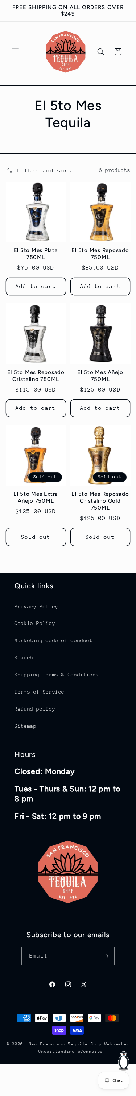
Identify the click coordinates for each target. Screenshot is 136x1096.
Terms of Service (40, 692)
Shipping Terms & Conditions (57, 674)
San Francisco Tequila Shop (65, 1044)
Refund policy (35, 709)
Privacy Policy (36, 606)
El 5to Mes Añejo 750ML (100, 375)
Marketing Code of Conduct (54, 640)
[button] (15, 51)
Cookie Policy (35, 623)
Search (24, 657)
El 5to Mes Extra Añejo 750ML (35, 497)
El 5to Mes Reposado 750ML (100, 253)
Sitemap (25, 726)
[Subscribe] (105, 956)
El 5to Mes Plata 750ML (36, 253)
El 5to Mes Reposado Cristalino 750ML (36, 375)
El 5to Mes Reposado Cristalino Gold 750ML (100, 501)
